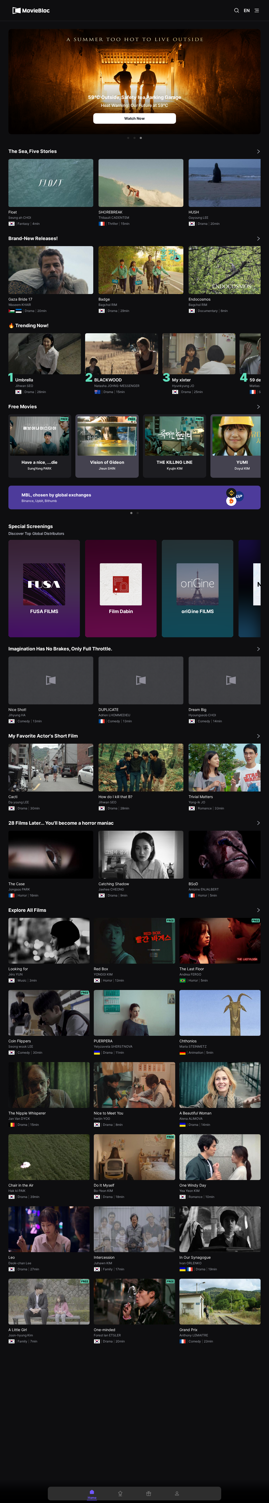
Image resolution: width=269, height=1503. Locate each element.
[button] (128, 138)
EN (247, 10)
